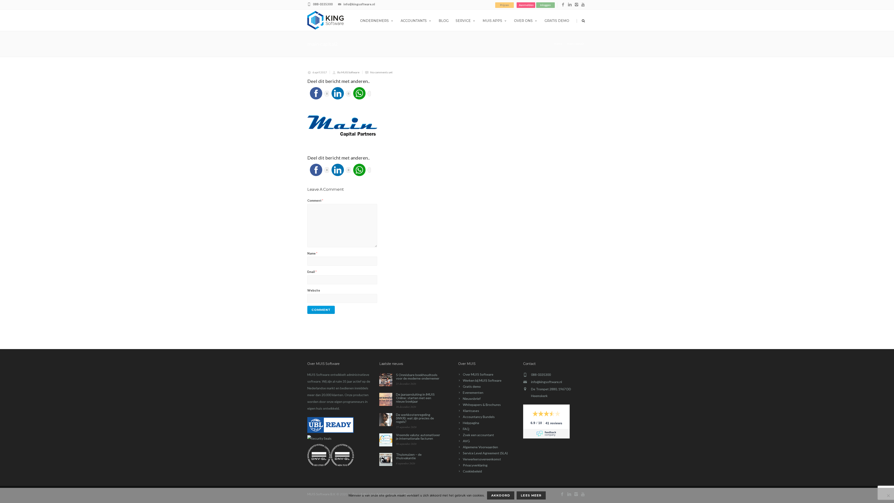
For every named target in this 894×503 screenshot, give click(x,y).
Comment (315, 200)
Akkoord (500, 495)
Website (313, 290)
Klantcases (471, 411)
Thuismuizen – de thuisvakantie (409, 456)
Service (463, 21)
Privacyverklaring (475, 465)
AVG (466, 441)
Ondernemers (374, 21)
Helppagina (471, 423)
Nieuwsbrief (472, 399)
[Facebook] (563, 5)
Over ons (523, 21)
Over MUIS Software (478, 374)
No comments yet (381, 72)
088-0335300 (323, 4)
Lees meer (531, 495)
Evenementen (473, 392)
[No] (888, 495)
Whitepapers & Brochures (482, 405)
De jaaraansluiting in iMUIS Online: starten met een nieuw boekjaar (415, 397)
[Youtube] (583, 5)
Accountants (414, 21)
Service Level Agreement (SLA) (485, 453)
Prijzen (504, 5)
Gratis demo (557, 21)
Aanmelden (526, 5)
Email (312, 272)
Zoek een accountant (478, 435)
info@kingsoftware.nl (359, 4)
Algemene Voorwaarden (480, 447)
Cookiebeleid (472, 471)
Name (312, 253)
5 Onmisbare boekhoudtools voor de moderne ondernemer (417, 376)
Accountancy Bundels (479, 417)
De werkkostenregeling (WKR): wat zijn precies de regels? (415, 418)
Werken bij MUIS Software (482, 380)
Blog (444, 21)
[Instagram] (576, 5)
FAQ (466, 429)
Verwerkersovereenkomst (482, 459)
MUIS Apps (492, 21)
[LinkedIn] (569, 5)
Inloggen (545, 5)
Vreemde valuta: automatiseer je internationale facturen (418, 436)
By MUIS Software (348, 72)
